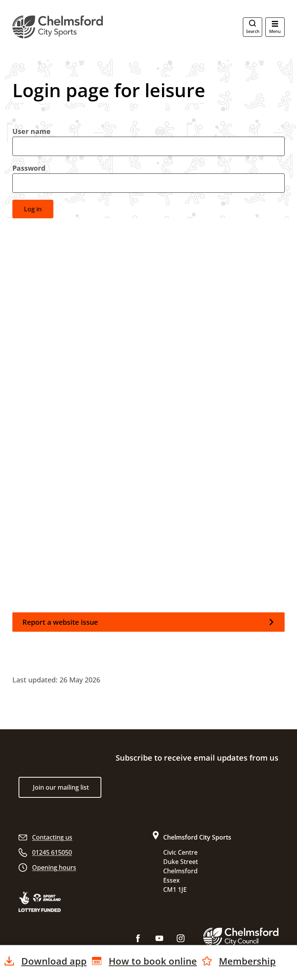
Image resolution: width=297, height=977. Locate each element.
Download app (54, 961)
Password (28, 168)
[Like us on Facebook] (138, 940)
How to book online (153, 961)
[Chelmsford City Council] (240, 937)
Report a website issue (60, 622)
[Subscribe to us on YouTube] (159, 940)
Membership (247, 961)
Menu (275, 31)
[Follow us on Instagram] (180, 940)
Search (252, 31)
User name (31, 131)
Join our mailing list (61, 787)
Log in (33, 209)
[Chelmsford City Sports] (90, 27)
